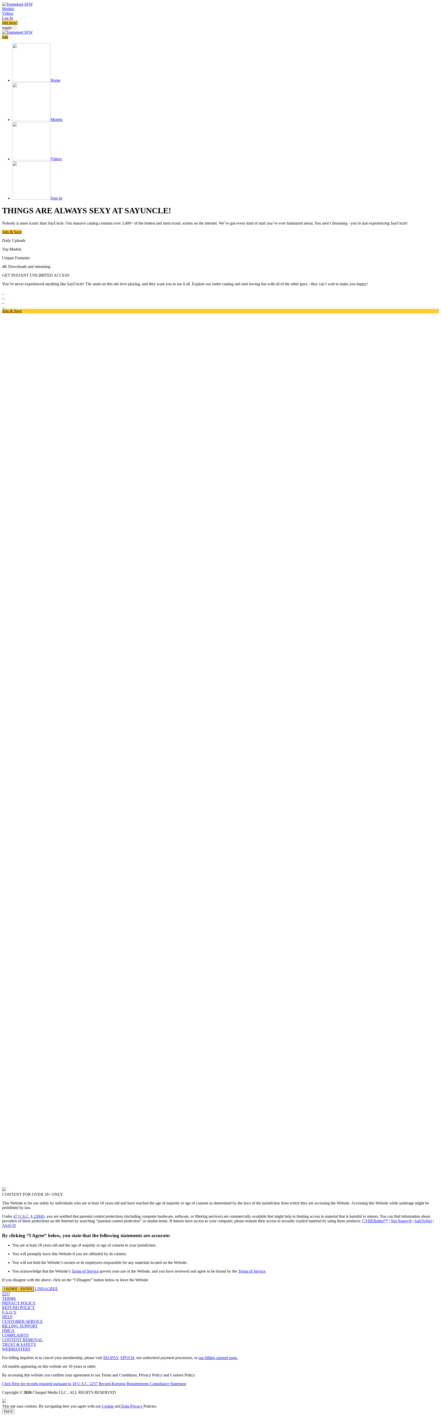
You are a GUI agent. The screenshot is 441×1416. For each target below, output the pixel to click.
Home (55, 80)
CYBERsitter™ (375, 1221)
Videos (7, 13)
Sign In (56, 198)
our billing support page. (218, 1358)
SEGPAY (110, 1358)
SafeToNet (423, 1221)
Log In (7, 18)
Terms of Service (85, 1271)
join (5, 37)
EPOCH (127, 1358)
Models (8, 9)
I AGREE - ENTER (18, 1289)
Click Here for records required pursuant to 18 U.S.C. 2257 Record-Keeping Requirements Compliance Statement (94, 1384)
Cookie (108, 1406)
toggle (7, 28)
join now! (10, 22)
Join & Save (12, 232)
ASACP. (9, 1225)
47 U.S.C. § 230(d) (28, 1216)
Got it (8, 1411)
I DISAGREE (46, 1289)
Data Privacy (131, 1406)
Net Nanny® (401, 1221)
